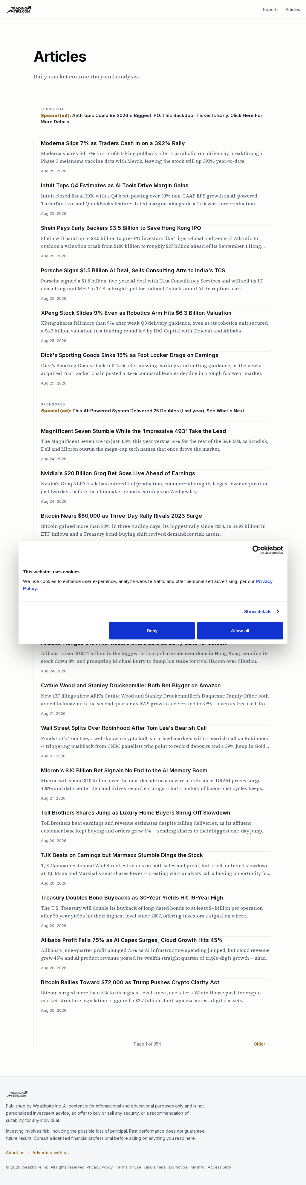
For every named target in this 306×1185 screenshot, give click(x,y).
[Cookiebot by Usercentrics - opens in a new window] (257, 550)
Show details (257, 611)
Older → (262, 1043)
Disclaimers (155, 1167)
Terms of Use (128, 1167)
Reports (271, 9)
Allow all (240, 630)
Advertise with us (51, 1152)
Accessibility (219, 1167)
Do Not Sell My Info (186, 1167)
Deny (152, 630)
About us (15, 1152)
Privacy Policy (100, 1167)
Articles (293, 9)
